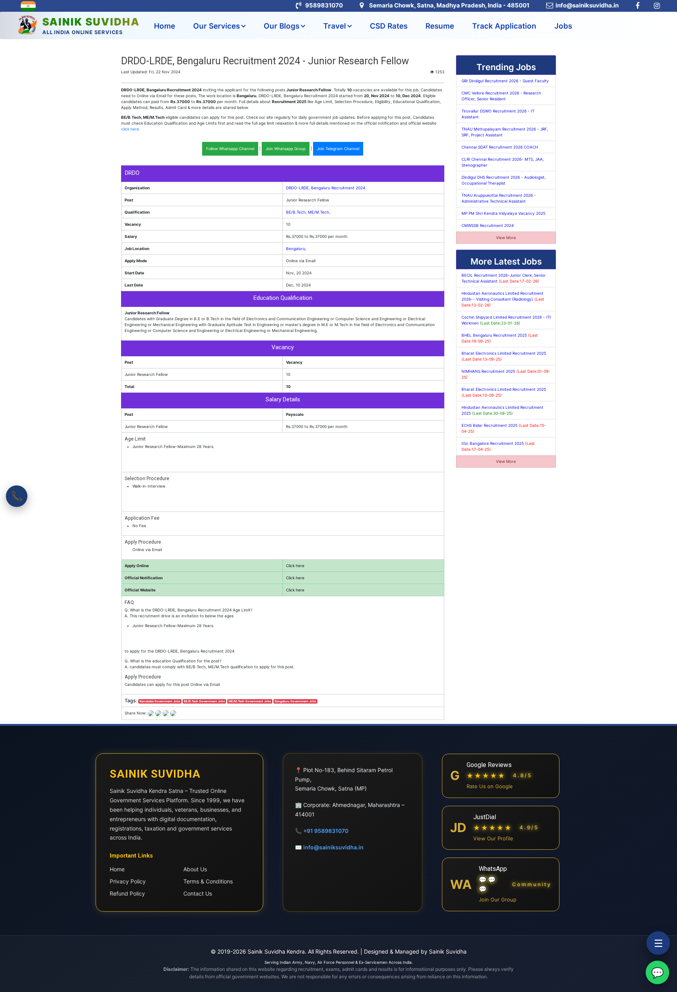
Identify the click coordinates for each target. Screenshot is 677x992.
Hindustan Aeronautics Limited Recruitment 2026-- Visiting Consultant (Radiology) (503, 299)
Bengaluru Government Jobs (295, 701)
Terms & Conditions (208, 881)
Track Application (504, 26)
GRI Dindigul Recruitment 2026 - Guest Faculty (505, 80)
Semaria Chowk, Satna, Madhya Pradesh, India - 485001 (449, 5)
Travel (334, 26)
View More (506, 237)
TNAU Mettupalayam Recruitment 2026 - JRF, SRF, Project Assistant (505, 132)
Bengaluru (295, 248)
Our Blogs (281, 26)
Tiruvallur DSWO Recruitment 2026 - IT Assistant (498, 114)
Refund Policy (127, 893)
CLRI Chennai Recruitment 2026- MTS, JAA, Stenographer (503, 162)
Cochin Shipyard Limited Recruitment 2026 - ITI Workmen (506, 320)
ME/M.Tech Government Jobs (249, 701)
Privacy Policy (128, 881)
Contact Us (197, 893)
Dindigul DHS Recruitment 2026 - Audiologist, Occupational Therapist (504, 180)
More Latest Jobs (506, 261)
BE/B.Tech (296, 212)
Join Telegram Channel (338, 148)
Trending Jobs (506, 67)
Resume (439, 26)
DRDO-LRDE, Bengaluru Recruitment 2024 (325, 187)
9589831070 (324, 5)
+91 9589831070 (325, 830)
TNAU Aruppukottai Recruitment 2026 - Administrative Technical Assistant (499, 198)
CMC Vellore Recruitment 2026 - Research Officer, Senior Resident (501, 96)
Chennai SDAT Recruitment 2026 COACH (500, 147)
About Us (195, 869)
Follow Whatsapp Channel (230, 148)
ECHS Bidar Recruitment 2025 (504, 428)
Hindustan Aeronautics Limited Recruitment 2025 (502, 410)
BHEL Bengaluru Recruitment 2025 (500, 338)
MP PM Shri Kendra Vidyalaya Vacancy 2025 (503, 213)
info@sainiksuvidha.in (587, 5)
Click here (295, 565)
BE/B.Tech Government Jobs (204, 701)
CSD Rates (388, 26)
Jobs (563, 26)
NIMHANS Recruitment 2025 (506, 374)
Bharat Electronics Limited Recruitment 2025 (504, 356)
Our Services (216, 26)
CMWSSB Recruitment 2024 (488, 225)
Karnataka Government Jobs (159, 701)
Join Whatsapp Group (286, 148)
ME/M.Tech (318, 212)
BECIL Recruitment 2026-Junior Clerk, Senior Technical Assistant (504, 278)
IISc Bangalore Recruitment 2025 (498, 446)
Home (164, 26)
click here (130, 129)
